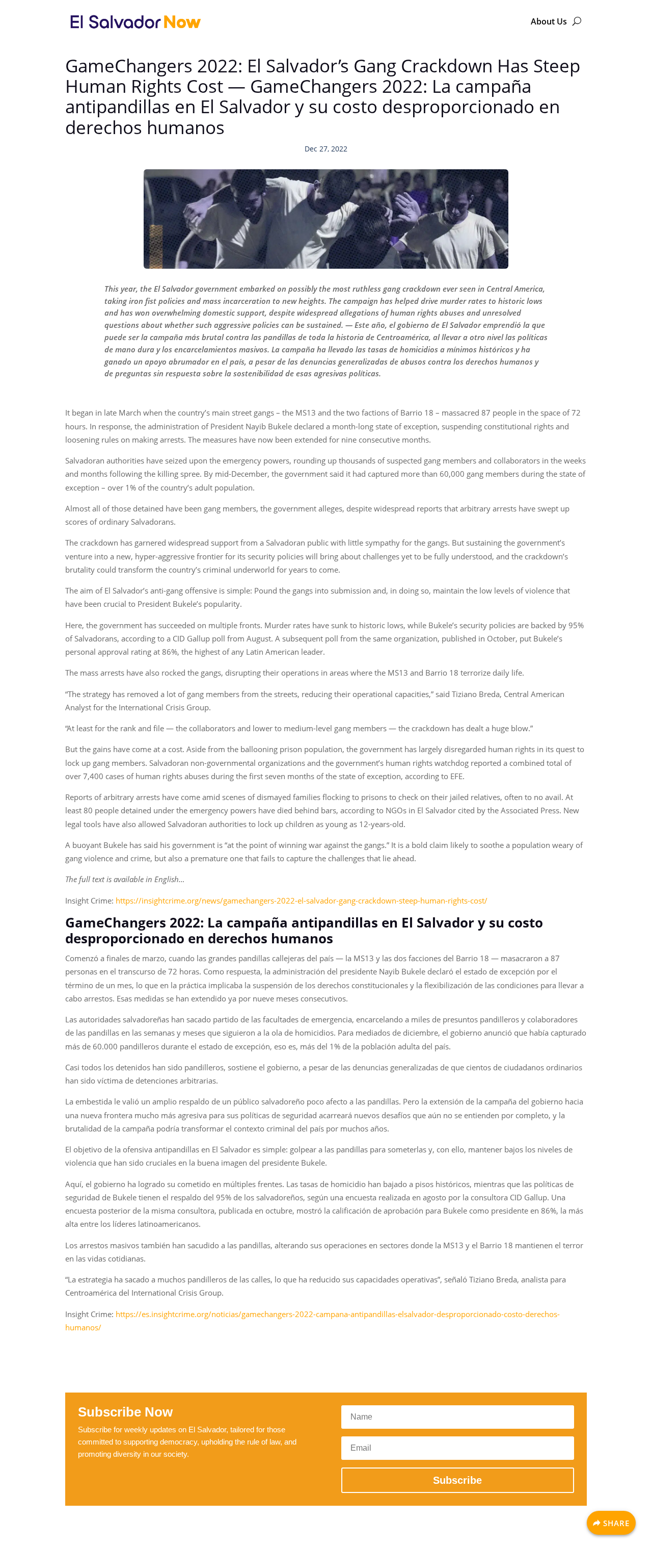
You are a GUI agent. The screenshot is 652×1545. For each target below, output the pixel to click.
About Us (549, 21)
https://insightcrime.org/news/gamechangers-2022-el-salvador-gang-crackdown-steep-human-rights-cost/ (301, 900)
